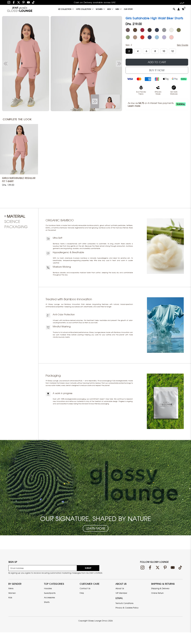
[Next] (119, 64)
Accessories (49, 597)
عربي (182, 2)
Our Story (128, 9)
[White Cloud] (171, 30)
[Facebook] (13, 2)
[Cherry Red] (142, 37)
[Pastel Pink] (171, 37)
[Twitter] (18, 2)
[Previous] (5, 64)
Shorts (46, 602)
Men (117, 9)
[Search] (174, 9)
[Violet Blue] (150, 37)
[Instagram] (8, 2)
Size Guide (182, 45)
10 (163, 51)
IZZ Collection (64, 9)
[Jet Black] (157, 30)
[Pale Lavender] (164, 37)
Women (99, 9)
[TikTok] (33, 2)
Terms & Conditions (124, 603)
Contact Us (85, 588)
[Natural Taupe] (135, 37)
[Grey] (164, 30)
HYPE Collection (83, 9)
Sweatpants (49, 593)
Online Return (157, 593)
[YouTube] (28, 2)
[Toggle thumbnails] (95, 101)
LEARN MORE (95, 528)
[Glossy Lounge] (20, 9)
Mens (10, 588)
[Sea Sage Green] (128, 37)
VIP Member (121, 593)
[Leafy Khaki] (179, 30)
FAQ (82, 593)
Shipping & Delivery (160, 588)
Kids (109, 9)
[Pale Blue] (157, 37)
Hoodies (48, 588)
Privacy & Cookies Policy (126, 607)
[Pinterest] (23, 2)
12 (172, 51)
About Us (119, 588)
